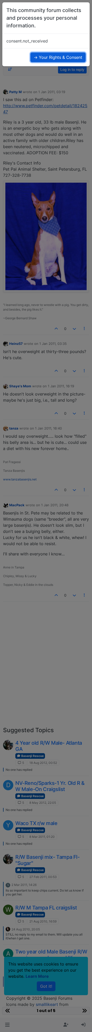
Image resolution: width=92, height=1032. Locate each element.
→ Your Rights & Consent (58, 57)
